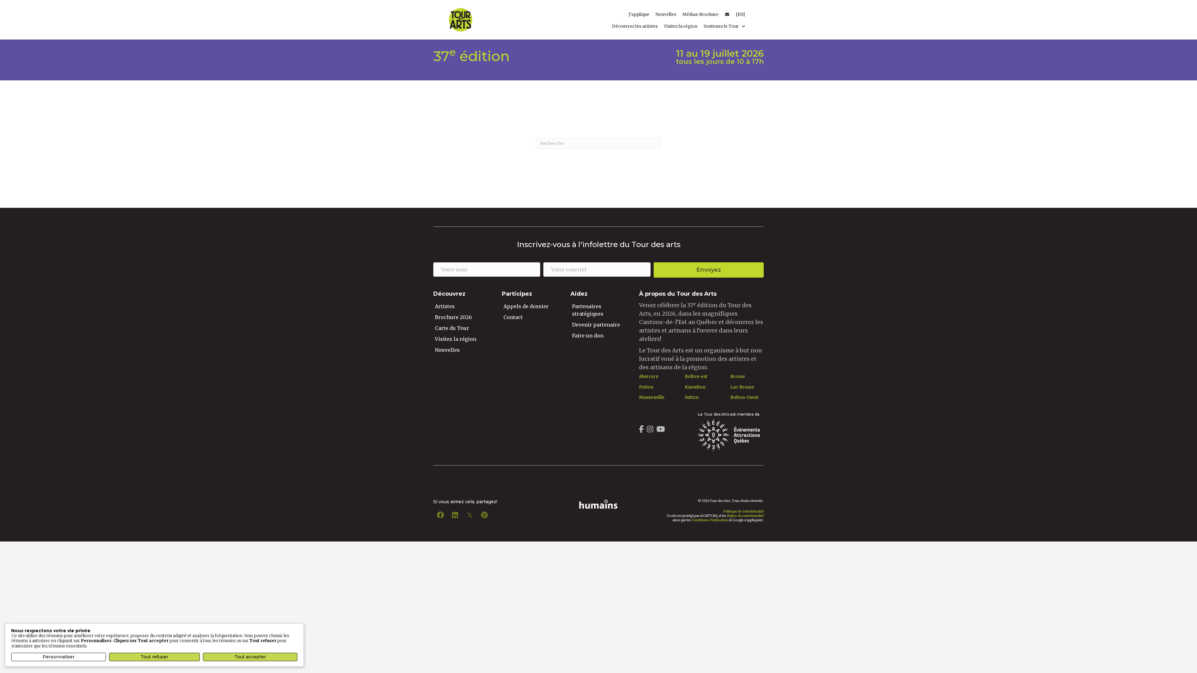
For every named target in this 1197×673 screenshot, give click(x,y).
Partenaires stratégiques (587, 310)
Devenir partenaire (596, 325)
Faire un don (587, 335)
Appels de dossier (526, 306)
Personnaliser (59, 657)
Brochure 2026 (453, 317)
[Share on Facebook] (440, 515)
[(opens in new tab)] (729, 434)
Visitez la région (455, 339)
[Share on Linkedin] (455, 515)
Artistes (445, 306)
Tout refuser (154, 657)
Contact (513, 317)
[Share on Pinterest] (484, 515)
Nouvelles (447, 350)
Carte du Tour (452, 328)
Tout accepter (250, 657)
